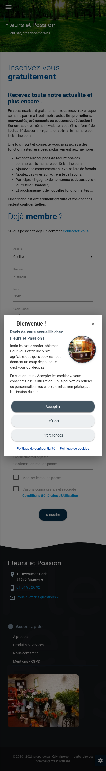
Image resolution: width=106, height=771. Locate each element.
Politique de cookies (74, 448)
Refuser (53, 421)
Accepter (53, 406)
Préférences (53, 435)
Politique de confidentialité (36, 448)
